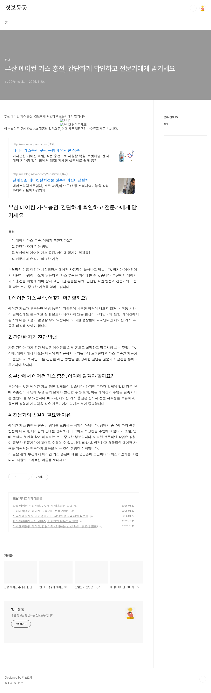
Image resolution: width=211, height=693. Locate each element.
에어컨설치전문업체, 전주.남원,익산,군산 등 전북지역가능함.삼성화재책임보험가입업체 (61, 188)
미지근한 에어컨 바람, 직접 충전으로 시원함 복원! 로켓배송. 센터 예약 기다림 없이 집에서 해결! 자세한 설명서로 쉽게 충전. (61, 158)
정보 (15, 498)
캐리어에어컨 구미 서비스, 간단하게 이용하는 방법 (45, 521)
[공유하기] (20, 477)
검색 (193, 8)
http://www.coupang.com (30, 144)
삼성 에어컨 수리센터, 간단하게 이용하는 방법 (42, 505)
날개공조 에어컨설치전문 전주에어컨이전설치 (51, 180)
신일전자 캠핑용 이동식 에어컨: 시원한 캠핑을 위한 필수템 (50, 516)
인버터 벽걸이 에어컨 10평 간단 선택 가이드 (41, 510)
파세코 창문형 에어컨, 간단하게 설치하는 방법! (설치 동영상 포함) (55, 526)
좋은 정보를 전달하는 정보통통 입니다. (32, 615)
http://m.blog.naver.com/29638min (36, 174)
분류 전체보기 (171, 117)
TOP (202, 679)
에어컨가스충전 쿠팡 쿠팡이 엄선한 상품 (46, 150)
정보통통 (16, 8)
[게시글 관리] (25, 477)
